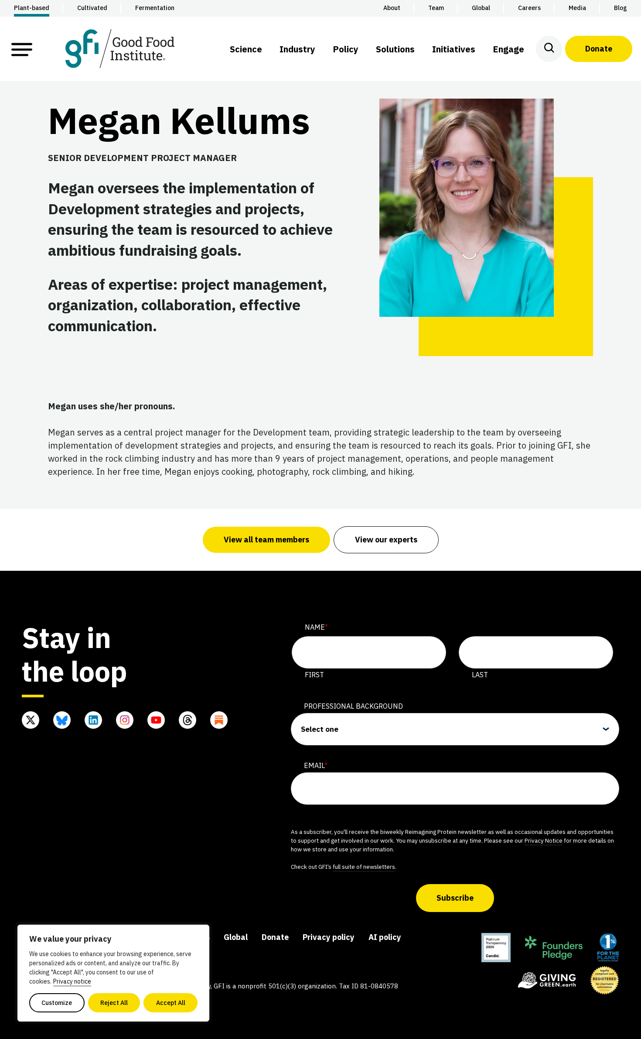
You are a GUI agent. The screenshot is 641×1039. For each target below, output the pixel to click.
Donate (598, 49)
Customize (56, 1003)
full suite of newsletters (364, 867)
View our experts (386, 540)
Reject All (114, 1003)
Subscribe (455, 898)
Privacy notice (72, 981)
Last (480, 674)
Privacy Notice (544, 840)
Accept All (170, 1003)
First (314, 674)
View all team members (266, 540)
